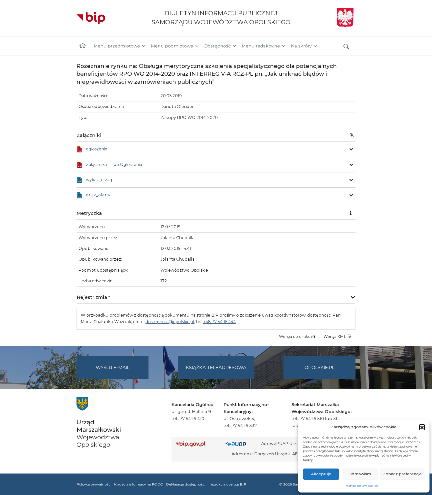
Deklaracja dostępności (186, 484)
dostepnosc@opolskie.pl (170, 321)
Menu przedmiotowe (117, 45)
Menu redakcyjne (261, 45)
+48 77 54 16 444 (219, 321)
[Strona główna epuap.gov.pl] (241, 444)
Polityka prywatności (93, 484)
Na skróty (301, 45)
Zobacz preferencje (402, 474)
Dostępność (217, 45)
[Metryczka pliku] (351, 149)
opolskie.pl (319, 367)
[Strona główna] (82, 46)
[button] (422, 427)
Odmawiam (359, 474)
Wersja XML (335, 336)
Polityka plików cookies (361, 486)
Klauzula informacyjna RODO (138, 484)
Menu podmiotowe (172, 45)
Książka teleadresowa (216, 367)
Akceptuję (321, 474)
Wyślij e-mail (122, 372)
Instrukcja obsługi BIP (227, 484)
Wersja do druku (295, 336)
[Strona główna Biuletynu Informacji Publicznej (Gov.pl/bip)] (196, 444)
